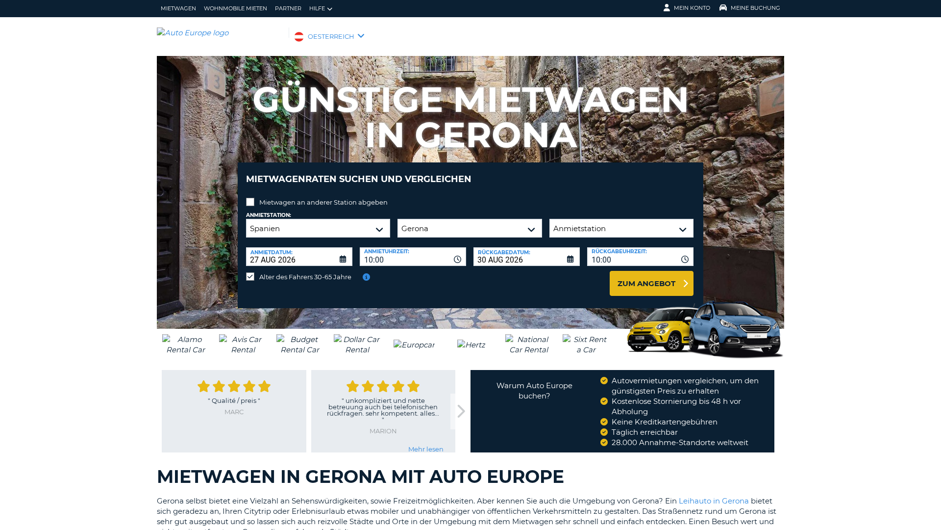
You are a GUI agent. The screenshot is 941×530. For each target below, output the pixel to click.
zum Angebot (646, 283)
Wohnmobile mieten (235, 8)
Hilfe (317, 8)
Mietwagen (178, 8)
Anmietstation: (268, 215)
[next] (460, 411)
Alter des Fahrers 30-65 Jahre (305, 277)
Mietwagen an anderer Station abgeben (323, 202)
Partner (288, 8)
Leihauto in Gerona (714, 500)
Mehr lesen (426, 449)
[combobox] (413, 256)
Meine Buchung (755, 7)
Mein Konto (692, 7)
